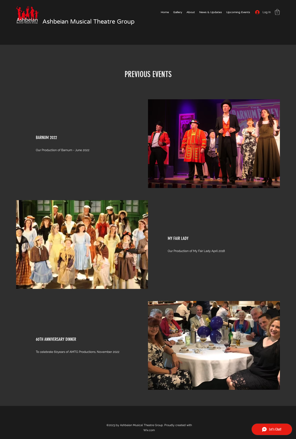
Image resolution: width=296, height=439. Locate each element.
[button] (277, 12)
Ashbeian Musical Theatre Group (88, 21)
